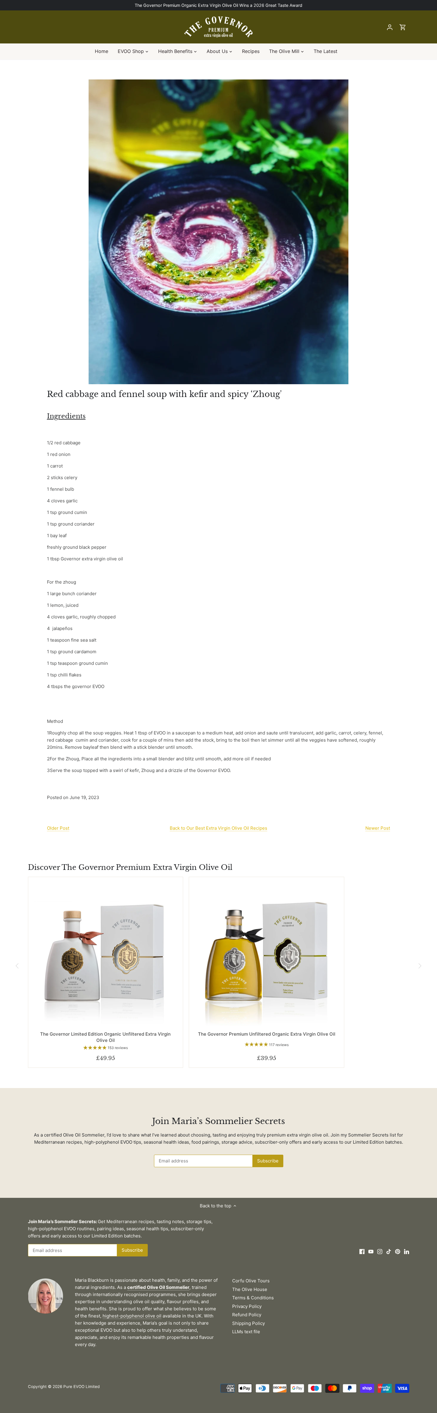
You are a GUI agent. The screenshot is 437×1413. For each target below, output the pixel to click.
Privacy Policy (247, 1306)
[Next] (419, 966)
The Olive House (249, 1289)
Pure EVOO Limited (81, 1386)
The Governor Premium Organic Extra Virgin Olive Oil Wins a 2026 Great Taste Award (218, 5)
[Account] (389, 27)
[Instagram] (379, 1251)
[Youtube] (370, 1251)
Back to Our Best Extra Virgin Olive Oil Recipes (218, 828)
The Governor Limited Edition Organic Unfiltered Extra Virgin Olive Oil (105, 1037)
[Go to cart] (402, 27)
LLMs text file (246, 1331)
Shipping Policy (248, 1323)
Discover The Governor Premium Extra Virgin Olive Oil (130, 867)
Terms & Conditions (253, 1298)
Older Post (58, 828)
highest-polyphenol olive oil (132, 1316)
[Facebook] (361, 1251)
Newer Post (377, 828)
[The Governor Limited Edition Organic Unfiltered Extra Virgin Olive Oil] (105, 954)
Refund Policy (246, 1314)
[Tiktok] (388, 1251)
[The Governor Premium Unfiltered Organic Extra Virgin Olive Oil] (266, 954)
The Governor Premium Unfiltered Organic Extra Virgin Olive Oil (266, 1034)
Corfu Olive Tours (251, 1281)
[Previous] (17, 966)
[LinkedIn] (406, 1251)
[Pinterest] (397, 1251)
